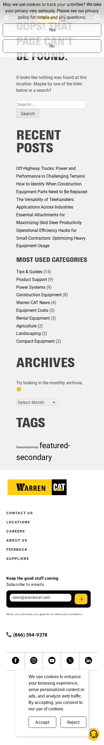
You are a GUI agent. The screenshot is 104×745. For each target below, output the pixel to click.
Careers (15, 531)
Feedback (16, 549)
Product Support (31, 279)
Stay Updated (81, 599)
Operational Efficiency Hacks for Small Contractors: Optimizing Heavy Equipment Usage (51, 238)
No (52, 46)
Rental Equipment (33, 318)
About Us (16, 540)
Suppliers (17, 559)
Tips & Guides (29, 271)
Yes (52, 29)
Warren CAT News (33, 302)
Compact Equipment (35, 341)
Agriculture (26, 325)
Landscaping (28, 333)
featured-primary (27, 447)
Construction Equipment (39, 294)
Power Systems (30, 287)
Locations (18, 522)
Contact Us (19, 513)
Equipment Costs (32, 310)
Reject (73, 722)
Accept (42, 722)
